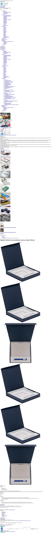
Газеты (4, 28)
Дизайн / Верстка (6, 25)
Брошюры (5, 27)
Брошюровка (5, 17)
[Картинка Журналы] (5, 206)
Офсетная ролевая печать (7, 15)
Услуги (3, 14)
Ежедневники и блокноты (7, 80)
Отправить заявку (3, 532)
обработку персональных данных (10, 509)
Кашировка (5, 58)
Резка (4, 63)
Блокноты (5, 31)
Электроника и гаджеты (7, 103)
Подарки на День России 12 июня (10, 98)
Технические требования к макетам (8, 41)
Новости (5, 44)
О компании (3, 50)
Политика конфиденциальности (22, 520)
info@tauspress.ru (2, 1)
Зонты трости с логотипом (9, 82)
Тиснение (5, 20)
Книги (4, 35)
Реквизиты (5, 13)
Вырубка (5, 24)
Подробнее (1, 228)
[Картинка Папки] (5, 192)
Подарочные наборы (6, 90)
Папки (4, 33)
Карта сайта (29, 520)
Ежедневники (5, 36)
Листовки (5, 29)
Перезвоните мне (3, 525)
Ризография (5, 16)
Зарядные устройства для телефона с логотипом (12, 104)
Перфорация (5, 22)
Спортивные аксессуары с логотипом (10, 97)
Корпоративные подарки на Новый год (9, 86)
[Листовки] (5, 199)
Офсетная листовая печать (7, 55)
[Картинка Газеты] (5, 163)
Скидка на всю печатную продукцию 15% (6, 127)
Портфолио (5, 11)
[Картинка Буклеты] (5, 170)
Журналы (5, 37)
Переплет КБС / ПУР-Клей (7, 19)
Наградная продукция (7, 87)
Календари (5, 71)
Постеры (5, 74)
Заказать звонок (2, 6)
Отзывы (5, 43)
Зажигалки (6, 85)
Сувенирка (3, 38)
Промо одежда (6, 93)
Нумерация (5, 21)
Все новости (2, 233)
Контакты (3, 516)
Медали (6, 88)
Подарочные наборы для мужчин (9, 91)
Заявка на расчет (2, 7)
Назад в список (2, 504)
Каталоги (5, 66)
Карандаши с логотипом (8, 95)
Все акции (1, 135)
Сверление (5, 23)
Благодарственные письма (7, 12)
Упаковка (5, 102)
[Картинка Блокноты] (5, 221)
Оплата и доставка (4, 39)
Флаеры (5, 30)
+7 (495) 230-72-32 (2, 49)
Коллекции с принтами (7, 83)
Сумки (4, 99)
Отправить (2, 510)
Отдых (4, 89)
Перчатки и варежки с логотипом (10, 94)
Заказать (1, 486)
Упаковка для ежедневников (9, 81)
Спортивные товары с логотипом (8, 96)
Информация (4, 40)
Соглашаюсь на (8, 509)
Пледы (6, 79)
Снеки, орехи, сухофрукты (9, 101)
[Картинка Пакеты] (5, 177)
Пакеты (5, 32)
